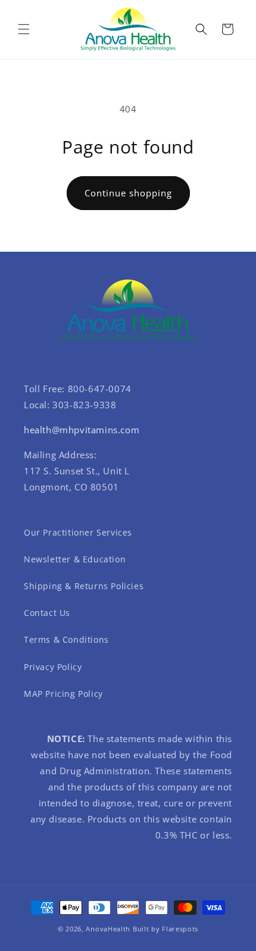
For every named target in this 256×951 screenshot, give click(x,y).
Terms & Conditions (66, 639)
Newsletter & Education (75, 559)
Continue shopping (128, 193)
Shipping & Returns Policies (83, 586)
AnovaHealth (108, 928)
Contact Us (47, 612)
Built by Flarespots (165, 928)
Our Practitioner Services (78, 532)
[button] (24, 29)
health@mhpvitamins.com (81, 430)
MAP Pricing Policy (63, 693)
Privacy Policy (53, 666)
